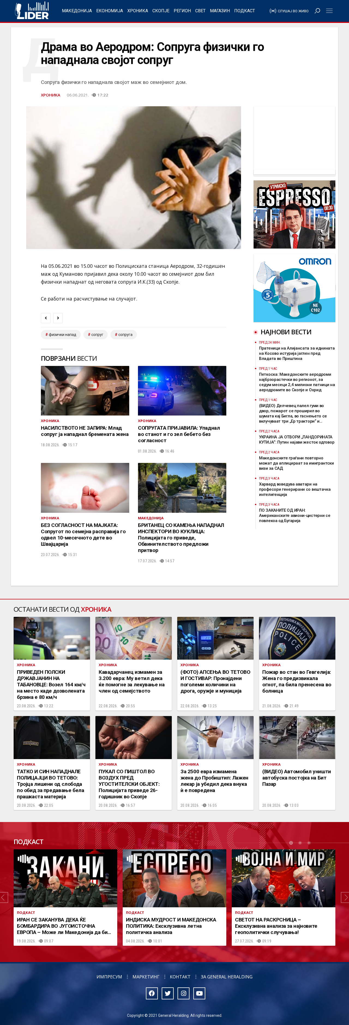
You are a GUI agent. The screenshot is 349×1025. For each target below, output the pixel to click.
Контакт (180, 977)
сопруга (125, 334)
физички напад (62, 334)
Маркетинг (146, 977)
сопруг (97, 334)
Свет (200, 10)
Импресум (109, 977)
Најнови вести (286, 331)
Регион (182, 10)
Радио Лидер (32, 11)
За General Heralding (226, 977)
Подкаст (244, 10)
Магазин (220, 10)
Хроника (137, 10)
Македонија (77, 10)
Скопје (160, 10)
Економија (109, 10)
